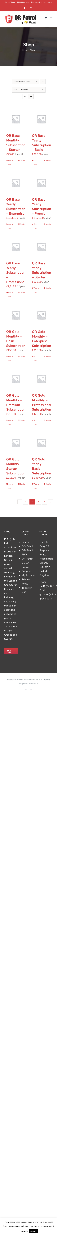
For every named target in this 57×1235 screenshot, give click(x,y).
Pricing (25, 567)
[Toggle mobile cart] (45, 18)
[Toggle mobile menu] (51, 18)
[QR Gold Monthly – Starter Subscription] (15, 442)
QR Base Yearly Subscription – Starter (41, 270)
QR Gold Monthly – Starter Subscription (15, 466)
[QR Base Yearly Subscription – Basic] (41, 119)
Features (27, 542)
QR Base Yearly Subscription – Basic (41, 142)
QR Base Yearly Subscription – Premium (41, 206)
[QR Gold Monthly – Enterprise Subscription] (41, 315)
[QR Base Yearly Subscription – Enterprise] (15, 183)
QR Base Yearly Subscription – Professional (16, 272)
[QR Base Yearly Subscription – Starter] (41, 246)
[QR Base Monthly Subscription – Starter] (15, 119)
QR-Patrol (27, 546)
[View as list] (30, 96)
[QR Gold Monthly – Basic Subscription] (15, 315)
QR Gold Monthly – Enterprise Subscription (41, 338)
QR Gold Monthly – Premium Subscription (15, 402)
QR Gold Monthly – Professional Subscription (41, 402)
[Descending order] (43, 81)
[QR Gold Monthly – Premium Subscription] (15, 378)
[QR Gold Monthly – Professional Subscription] (41, 378)
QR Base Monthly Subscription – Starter (15, 142)
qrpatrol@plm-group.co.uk (42, 2)
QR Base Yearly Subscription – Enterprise (15, 206)
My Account (28, 575)
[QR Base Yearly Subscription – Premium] (41, 183)
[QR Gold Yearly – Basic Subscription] (41, 442)
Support (26, 571)
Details (22, 160)
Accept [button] (33, 1231)
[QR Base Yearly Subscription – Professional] (15, 246)
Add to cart (10, 162)
